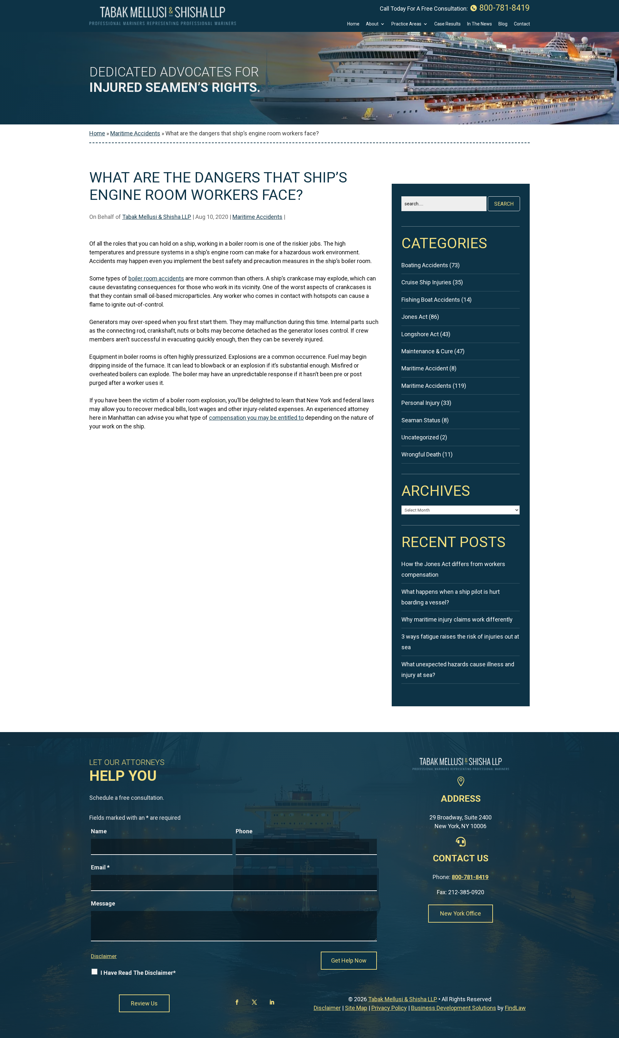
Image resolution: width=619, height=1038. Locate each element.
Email (100, 867)
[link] (162, 16)
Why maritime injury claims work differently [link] (457, 619)
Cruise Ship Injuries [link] (426, 282)
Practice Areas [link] (406, 24)
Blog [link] (502, 24)
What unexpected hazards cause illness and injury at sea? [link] (457, 669)
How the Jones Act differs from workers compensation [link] (453, 569)
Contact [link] (522, 24)
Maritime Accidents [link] (257, 216)
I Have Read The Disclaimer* (138, 972)
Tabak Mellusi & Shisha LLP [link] (156, 216)
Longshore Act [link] (420, 334)
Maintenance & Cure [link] (427, 351)
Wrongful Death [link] (421, 454)
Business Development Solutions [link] (453, 1007)
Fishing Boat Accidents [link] (430, 299)
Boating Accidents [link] (424, 265)
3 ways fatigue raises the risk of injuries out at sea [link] (460, 641)
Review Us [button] (144, 1003)
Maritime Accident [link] (424, 368)
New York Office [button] (460, 913)
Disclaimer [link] (327, 1007)
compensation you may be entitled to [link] (256, 417)
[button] (238, 1002)
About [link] (372, 24)
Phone (244, 831)
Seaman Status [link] (420, 420)
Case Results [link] (447, 24)
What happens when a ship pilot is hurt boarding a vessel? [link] (450, 596)
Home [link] (353, 24)
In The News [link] (479, 24)
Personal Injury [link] (420, 402)
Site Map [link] (356, 1007)
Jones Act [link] (414, 316)
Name (99, 831)
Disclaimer (104, 956)
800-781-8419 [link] (504, 8)
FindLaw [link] (515, 1007)
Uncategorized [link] (420, 437)
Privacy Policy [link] (389, 1007)
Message (103, 903)
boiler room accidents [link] (156, 278)
